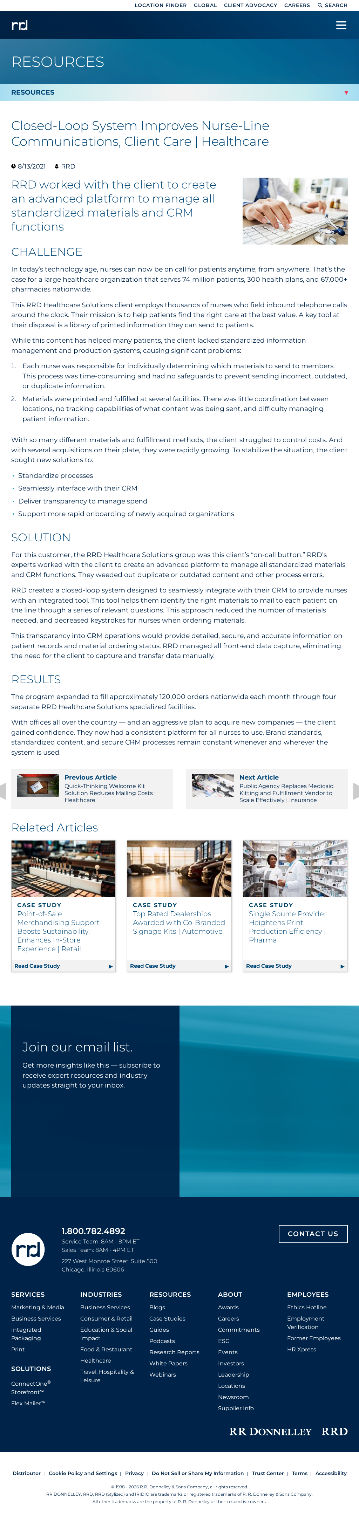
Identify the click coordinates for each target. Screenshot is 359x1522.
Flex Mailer (28, 1403)
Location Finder (161, 5)
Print (18, 1349)
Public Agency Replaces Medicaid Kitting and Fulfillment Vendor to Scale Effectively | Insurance (286, 788)
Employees (308, 1294)
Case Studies (167, 1318)
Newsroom (233, 1397)
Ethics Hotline (307, 1307)
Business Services (36, 1318)
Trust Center (268, 1473)
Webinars (162, 1374)
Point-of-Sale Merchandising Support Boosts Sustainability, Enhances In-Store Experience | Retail (58, 931)
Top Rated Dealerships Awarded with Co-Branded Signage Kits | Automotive (179, 922)
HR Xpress (301, 1349)
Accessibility (331, 1473)
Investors (231, 1363)
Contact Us (313, 1234)
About (230, 1294)
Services (28, 1294)
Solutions (31, 1369)
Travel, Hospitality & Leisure (107, 1376)
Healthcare (95, 1360)
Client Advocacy (250, 5)
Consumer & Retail (106, 1318)
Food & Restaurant (106, 1349)
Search (336, 5)
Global (205, 5)
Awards (228, 1307)
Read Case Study (64, 965)
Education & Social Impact (106, 1334)
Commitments (239, 1329)
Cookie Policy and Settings (83, 1473)
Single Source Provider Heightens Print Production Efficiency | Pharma (288, 927)
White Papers (168, 1363)
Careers (297, 5)
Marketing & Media (37, 1307)
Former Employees (314, 1338)
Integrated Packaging (26, 1334)
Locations (231, 1386)
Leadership (233, 1374)
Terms (299, 1473)
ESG (224, 1341)
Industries (101, 1294)
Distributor (27, 1473)
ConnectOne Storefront (31, 1387)
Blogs (157, 1307)
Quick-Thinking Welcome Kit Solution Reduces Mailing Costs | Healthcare (110, 788)
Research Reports (174, 1352)
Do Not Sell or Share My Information (198, 1473)
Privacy (134, 1473)
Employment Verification (306, 1322)
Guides (159, 1329)
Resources (170, 1294)
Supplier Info (236, 1408)
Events (228, 1352)
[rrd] (19, 25)
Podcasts (162, 1341)
